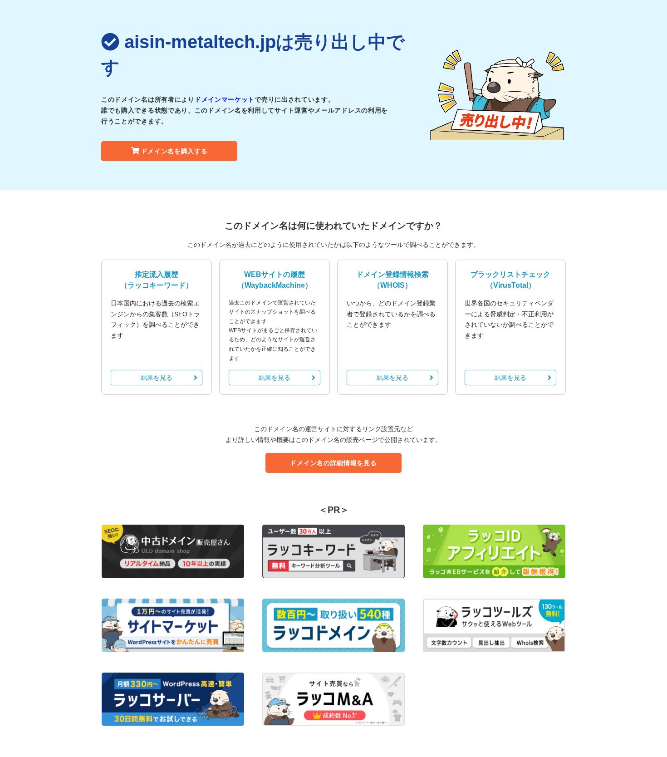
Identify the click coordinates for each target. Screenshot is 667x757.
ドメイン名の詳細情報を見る (333, 463)
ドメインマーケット (225, 99)
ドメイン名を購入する (174, 151)
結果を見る (156, 377)
